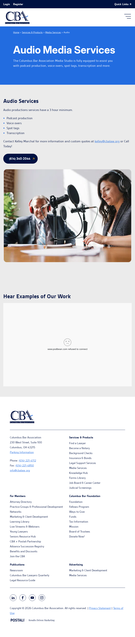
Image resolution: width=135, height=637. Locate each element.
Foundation (75, 502)
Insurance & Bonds (80, 458)
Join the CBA (17, 556)
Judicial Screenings (80, 488)
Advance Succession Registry (27, 546)
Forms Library (77, 478)
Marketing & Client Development (29, 516)
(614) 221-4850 (24, 465)
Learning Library (19, 521)
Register (18, 4)
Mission (73, 526)
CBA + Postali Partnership (25, 541)
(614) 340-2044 (19, 159)
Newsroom (16, 570)
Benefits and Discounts (23, 551)
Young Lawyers (19, 531)
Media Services (53, 32)
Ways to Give (77, 511)
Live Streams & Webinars (25, 526)
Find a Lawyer (77, 443)
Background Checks (81, 453)
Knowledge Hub (78, 473)
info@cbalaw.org (20, 470)
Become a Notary (79, 448)
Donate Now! (77, 536)
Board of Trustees (79, 531)
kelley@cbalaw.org (107, 141)
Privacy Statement (100, 608)
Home (16, 32)
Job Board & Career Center (84, 483)
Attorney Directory (21, 502)
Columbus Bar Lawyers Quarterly (29, 575)
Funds (72, 516)
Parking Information (22, 452)
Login (6, 4)
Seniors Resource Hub (23, 536)
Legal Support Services (82, 463)
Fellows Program (79, 507)
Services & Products (32, 32)
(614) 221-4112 (27, 460)
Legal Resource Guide (22, 580)
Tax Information (78, 521)
